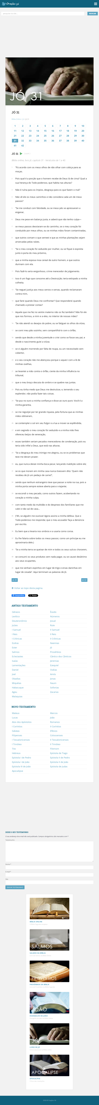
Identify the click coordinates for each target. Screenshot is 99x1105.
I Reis (14, 634)
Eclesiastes (17, 656)
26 (52, 135)
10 (82, 125)
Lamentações (18, 665)
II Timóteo (55, 744)
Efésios (53, 730)
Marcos (54, 713)
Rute (52, 625)
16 (52, 130)
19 (75, 130)
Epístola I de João (20, 762)
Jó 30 (15, 580)
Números (55, 616)
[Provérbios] (49, 971)
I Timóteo (17, 744)
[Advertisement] (49, 36)
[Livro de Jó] (49, 1034)
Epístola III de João (21, 766)
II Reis (53, 634)
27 (60, 135)
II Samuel (55, 629)
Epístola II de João (59, 762)
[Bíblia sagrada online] (49, 909)
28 (67, 135)
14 (37, 130)
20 (82, 130)
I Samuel (16, 629)
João (52, 717)
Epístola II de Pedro (60, 757)
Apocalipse (17, 770)
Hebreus (16, 753)
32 (22, 140)
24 (37, 135)
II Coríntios (55, 726)
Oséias (53, 669)
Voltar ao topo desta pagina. (28, 588)
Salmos (15, 652)
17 (60, 130)
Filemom (54, 748)
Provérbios (55, 652)
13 (30, 130)
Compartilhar (19, 595)
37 (60, 140)
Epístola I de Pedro (21, 757)
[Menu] (95, 3)
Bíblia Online (16, 119)
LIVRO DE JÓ (35, 1047)
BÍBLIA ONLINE (36, 921)
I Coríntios (17, 726)
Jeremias (54, 660)
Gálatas (16, 730)
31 (15, 140)
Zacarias (54, 692)
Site (6, 879)
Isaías (15, 660)
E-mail (8, 872)
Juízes (15, 625)
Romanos (55, 722)
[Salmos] (49, 940)
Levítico (16, 616)
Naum (53, 683)
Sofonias (54, 687)
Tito (14, 748)
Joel (14, 674)
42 (22, 145)
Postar (34, 595)
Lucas (15, 717)
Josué (53, 620)
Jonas (53, 678)
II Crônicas (55, 638)
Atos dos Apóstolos (22, 722)
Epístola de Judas (58, 766)
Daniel (15, 669)
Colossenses (56, 735)
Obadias (16, 678)
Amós (53, 674)
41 (15, 145)
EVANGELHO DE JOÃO (39, 1016)
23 (30, 135)
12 (22, 130)
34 (37, 140)
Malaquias (17, 696)
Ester (14, 647)
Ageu (14, 692)
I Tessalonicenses (21, 739)
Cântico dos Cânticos (60, 656)
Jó (23, 119)
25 (45, 135)
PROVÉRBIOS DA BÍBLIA (39, 984)
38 (67, 140)
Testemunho (10, 840)
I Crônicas (17, 638)
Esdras (15, 643)
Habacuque (18, 687)
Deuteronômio (19, 620)
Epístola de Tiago (58, 753)
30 (82, 135)
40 (82, 140)
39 (75, 140)
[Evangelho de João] (49, 1003)
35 (45, 140)
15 (45, 130)
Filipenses (17, 735)
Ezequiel (54, 665)
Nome (8, 864)
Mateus (15, 713)
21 (15, 135)
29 (75, 135)
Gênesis (16, 612)
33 (30, 140)
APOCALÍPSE (35, 1078)
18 (67, 130)
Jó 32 (84, 580)
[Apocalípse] (49, 1066)
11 (15, 130)
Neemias (54, 643)
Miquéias (16, 683)
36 (52, 140)
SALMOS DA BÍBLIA (38, 953)
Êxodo (53, 612)
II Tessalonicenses (59, 739)
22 (22, 135)
